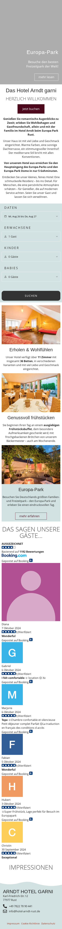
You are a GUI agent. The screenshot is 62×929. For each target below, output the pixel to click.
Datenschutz (48, 923)
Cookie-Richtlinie (30, 923)
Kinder (11, 248)
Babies (11, 268)
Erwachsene (17, 227)
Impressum (13, 923)
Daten (10, 207)
